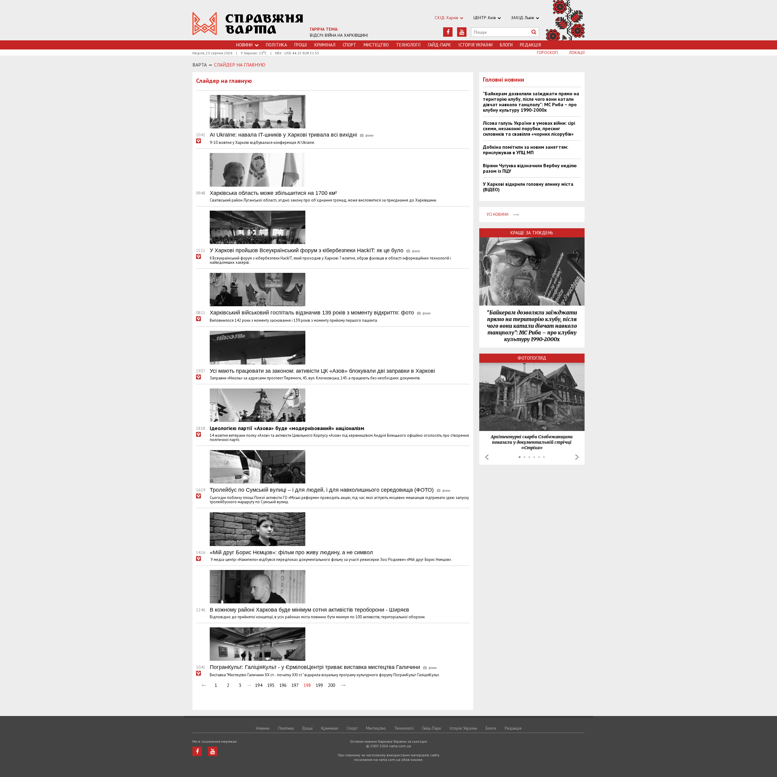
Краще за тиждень (532, 233)
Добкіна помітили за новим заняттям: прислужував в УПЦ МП (525, 149)
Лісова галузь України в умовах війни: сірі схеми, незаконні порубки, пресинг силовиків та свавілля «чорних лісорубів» (529, 128)
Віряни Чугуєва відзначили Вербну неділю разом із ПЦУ (530, 168)
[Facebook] (448, 32)
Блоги (506, 45)
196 (283, 685)
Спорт (349, 45)
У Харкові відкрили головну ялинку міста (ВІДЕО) (528, 186)
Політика (276, 45)
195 (270, 685)
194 (258, 685)
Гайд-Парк (439, 45)
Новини (244, 45)
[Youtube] (462, 32)
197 (295, 685)
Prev (486, 457)
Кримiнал (324, 45)
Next (577, 457)
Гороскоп (547, 52)
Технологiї (408, 45)
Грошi (300, 45)
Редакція (530, 45)
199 (319, 685)
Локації (577, 52)
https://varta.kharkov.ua (247, 23)
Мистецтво (376, 45)
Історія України (475, 45)
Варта (199, 65)
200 (331, 685)
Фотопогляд (531, 358)
